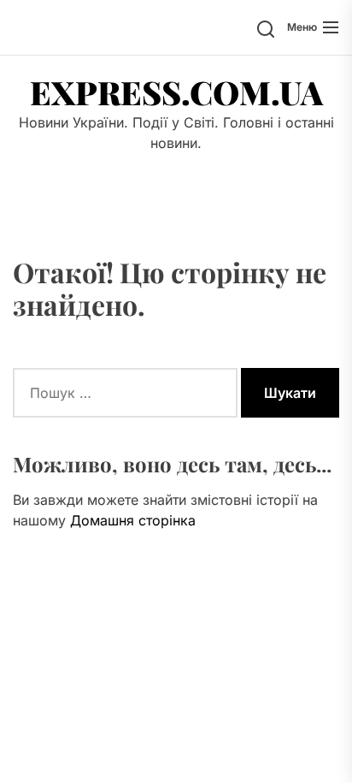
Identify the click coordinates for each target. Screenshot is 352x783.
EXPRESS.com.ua (176, 92)
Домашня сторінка (133, 520)
